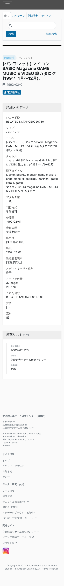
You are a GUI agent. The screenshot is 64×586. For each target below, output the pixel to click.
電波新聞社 (13, 92)
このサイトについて (13, 466)
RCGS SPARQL (11, 507)
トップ (6, 460)
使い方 (6, 476)
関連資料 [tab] (33, 15)
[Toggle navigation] (7, 4)
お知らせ (7, 471)
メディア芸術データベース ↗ (18, 537)
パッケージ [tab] (18, 15)
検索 (11, 34)
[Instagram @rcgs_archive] (6, 551)
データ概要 (9, 490)
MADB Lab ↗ (10, 542)
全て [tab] (6, 15)
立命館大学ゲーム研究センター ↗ (21, 531)
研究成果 (7, 496)
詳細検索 (51, 34)
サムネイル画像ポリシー (16, 501)
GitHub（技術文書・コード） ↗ (20, 518)
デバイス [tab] (46, 15)
